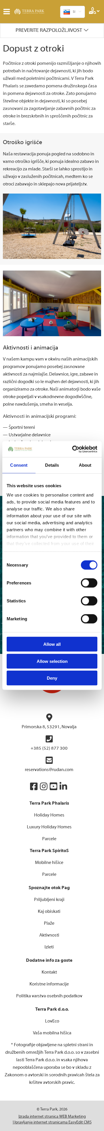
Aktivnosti (49, 935)
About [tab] (85, 465)
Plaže (49, 923)
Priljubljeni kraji (49, 899)
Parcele (49, 838)
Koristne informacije (49, 984)
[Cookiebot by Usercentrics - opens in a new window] (73, 449)
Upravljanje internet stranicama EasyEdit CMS (52, 1122)
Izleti (49, 947)
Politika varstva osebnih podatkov (49, 995)
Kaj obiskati (49, 911)
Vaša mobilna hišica (52, 1033)
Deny (52, 678)
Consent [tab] (18, 465)
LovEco (52, 1021)
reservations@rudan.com (49, 769)
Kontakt (49, 972)
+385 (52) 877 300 (49, 748)
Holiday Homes (49, 815)
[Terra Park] (36, 11)
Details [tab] (52, 465)
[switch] (89, 583)
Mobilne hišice (49, 862)
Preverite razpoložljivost (49, 30)
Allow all (52, 644)
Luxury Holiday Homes (49, 827)
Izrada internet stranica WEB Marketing (52, 1116)
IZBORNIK (8, 11)
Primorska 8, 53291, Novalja (49, 726)
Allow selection (52, 661)
